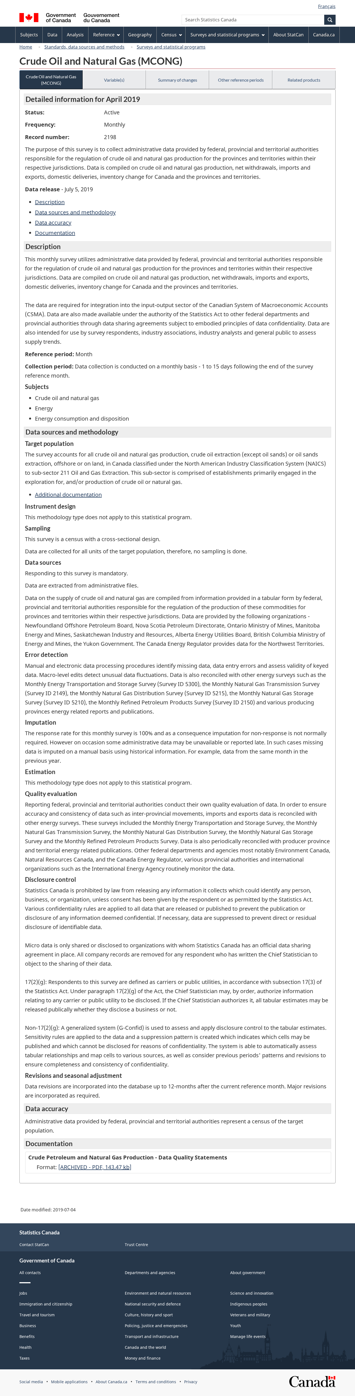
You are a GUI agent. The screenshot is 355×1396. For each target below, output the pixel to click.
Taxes (24, 1358)
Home (25, 47)
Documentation (55, 233)
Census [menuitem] (169, 35)
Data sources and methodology (75, 212)
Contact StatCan (34, 1244)
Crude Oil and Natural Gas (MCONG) (51, 80)
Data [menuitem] (52, 35)
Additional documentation (68, 494)
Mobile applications (69, 1381)
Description (50, 202)
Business (27, 1325)
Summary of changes (177, 79)
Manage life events (248, 1336)
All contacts (30, 1272)
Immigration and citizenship (45, 1304)
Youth (235, 1325)
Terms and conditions (156, 1381)
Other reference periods (241, 79)
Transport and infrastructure (152, 1336)
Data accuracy (53, 222)
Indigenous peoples (248, 1304)
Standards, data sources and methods (84, 47)
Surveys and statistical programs (171, 47)
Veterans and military (250, 1314)
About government (247, 1272)
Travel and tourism (37, 1314)
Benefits (27, 1336)
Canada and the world (145, 1347)
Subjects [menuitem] (29, 35)
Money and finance (143, 1358)
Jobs (23, 1293)
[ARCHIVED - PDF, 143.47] (94, 1167)
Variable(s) (114, 79)
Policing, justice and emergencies (156, 1325)
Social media (31, 1381)
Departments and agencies (150, 1272)
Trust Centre (136, 1244)
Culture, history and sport (149, 1314)
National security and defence (153, 1304)
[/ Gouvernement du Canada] (69, 18)
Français (327, 6)
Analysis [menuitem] (75, 35)
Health (25, 1347)
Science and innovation (251, 1293)
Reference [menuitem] (104, 35)
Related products (304, 79)
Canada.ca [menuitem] (324, 35)
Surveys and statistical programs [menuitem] (225, 35)
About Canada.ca (111, 1381)
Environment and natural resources (158, 1293)
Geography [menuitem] (140, 35)
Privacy (190, 1381)
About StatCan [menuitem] (288, 35)
